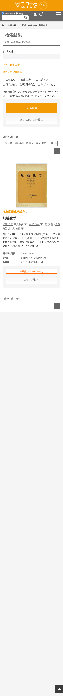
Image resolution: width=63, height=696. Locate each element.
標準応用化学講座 (12, 72)
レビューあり (48, 84)
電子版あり (12, 84)
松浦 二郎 (8, 224)
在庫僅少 (26, 79)
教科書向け (29, 84)
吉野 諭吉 (34, 224)
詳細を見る (31, 279)
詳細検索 (12, 25)
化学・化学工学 (11, 64)
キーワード (10, 13)
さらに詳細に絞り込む (31, 119)
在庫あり (10, 79)
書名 (21, 13)
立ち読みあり (43, 79)
